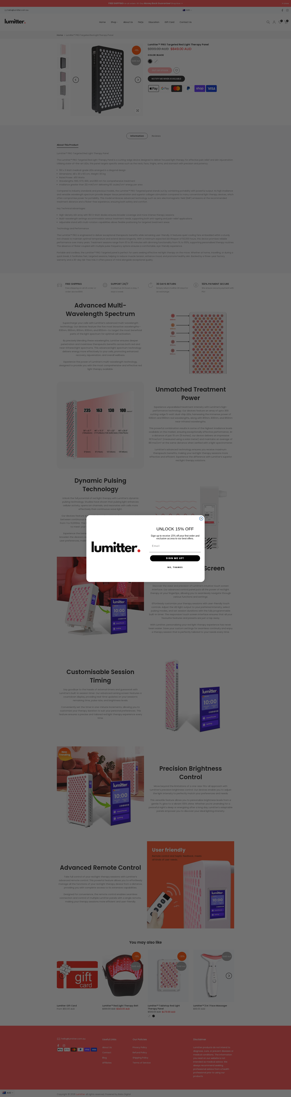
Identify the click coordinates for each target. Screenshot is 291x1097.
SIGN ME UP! (175, 558)
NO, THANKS (175, 567)
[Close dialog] (201, 518)
